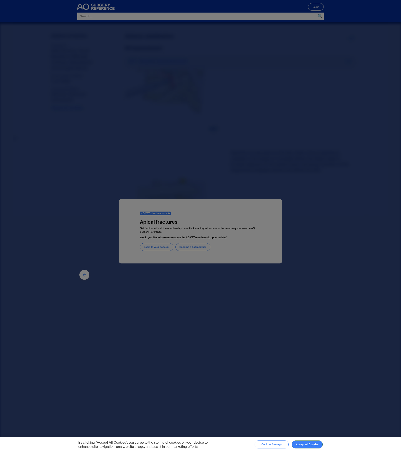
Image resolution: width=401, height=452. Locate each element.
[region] (200, 444)
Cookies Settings (271, 444)
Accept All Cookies (307, 444)
